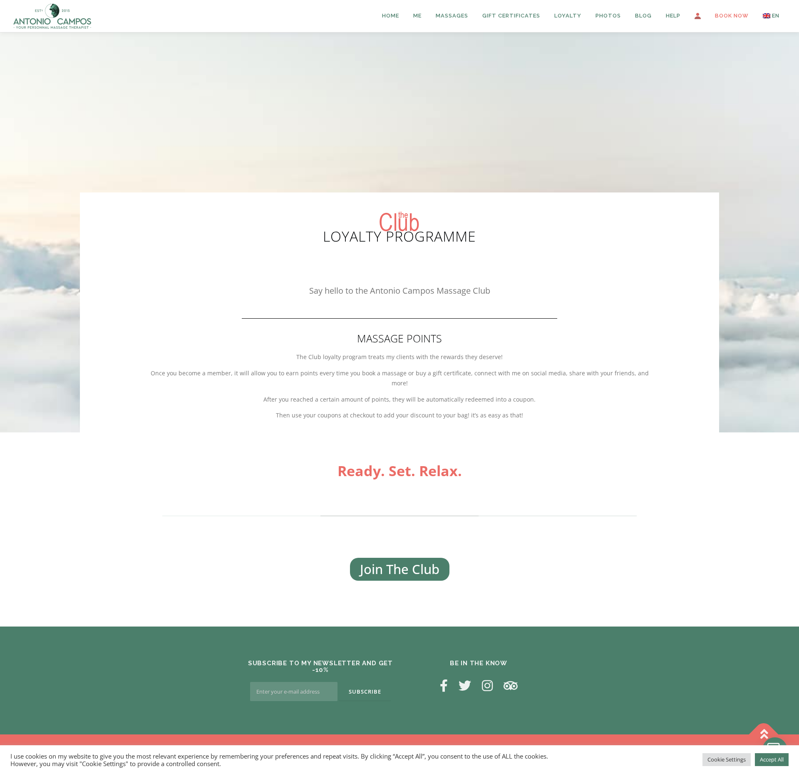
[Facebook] (444, 685)
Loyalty (567, 15)
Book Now (732, 15)
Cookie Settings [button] (726, 759)
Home (390, 15)
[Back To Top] (764, 734)
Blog (643, 15)
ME (417, 15)
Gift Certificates (511, 15)
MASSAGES (452, 15)
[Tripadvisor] (511, 685)
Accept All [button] (772, 759)
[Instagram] (487, 685)
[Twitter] (465, 685)
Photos (608, 15)
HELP (673, 15)
